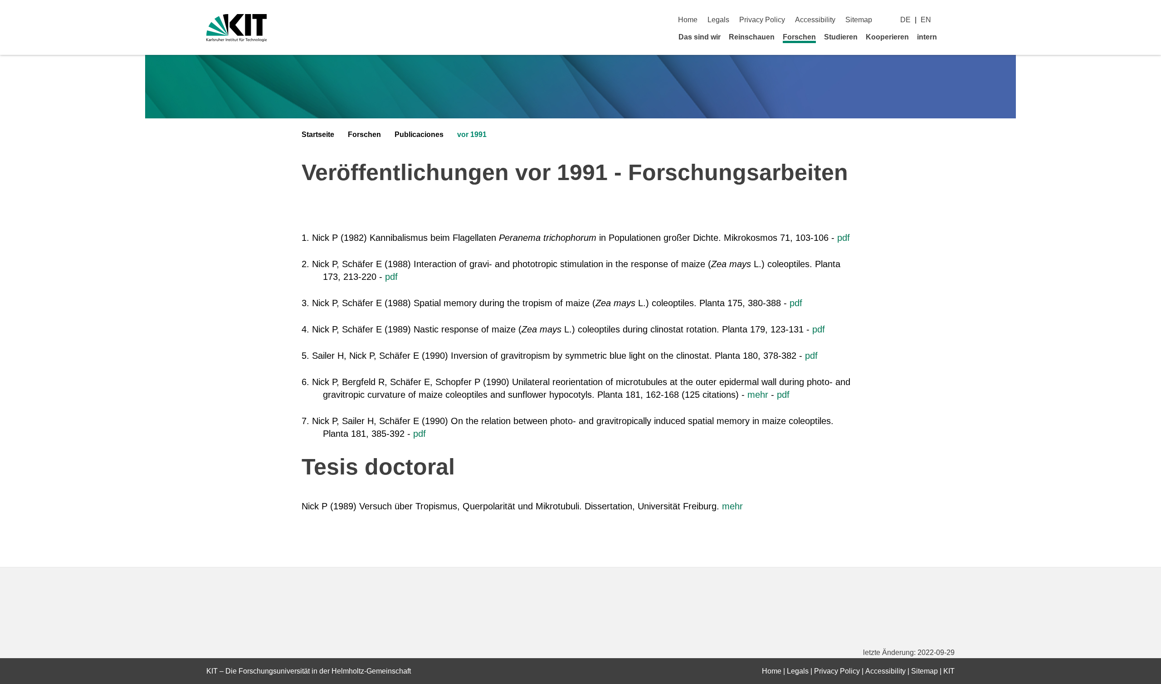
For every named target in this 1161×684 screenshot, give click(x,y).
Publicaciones (419, 134)
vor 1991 (472, 134)
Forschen (799, 37)
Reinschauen (752, 37)
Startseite (318, 134)
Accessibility (815, 20)
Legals (718, 20)
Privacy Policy (762, 20)
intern (927, 37)
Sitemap (858, 20)
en (926, 20)
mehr (757, 395)
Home (688, 20)
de (905, 20)
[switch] (951, 19)
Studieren (841, 37)
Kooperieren (887, 37)
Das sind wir (699, 37)
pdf (843, 238)
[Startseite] (951, 36)
